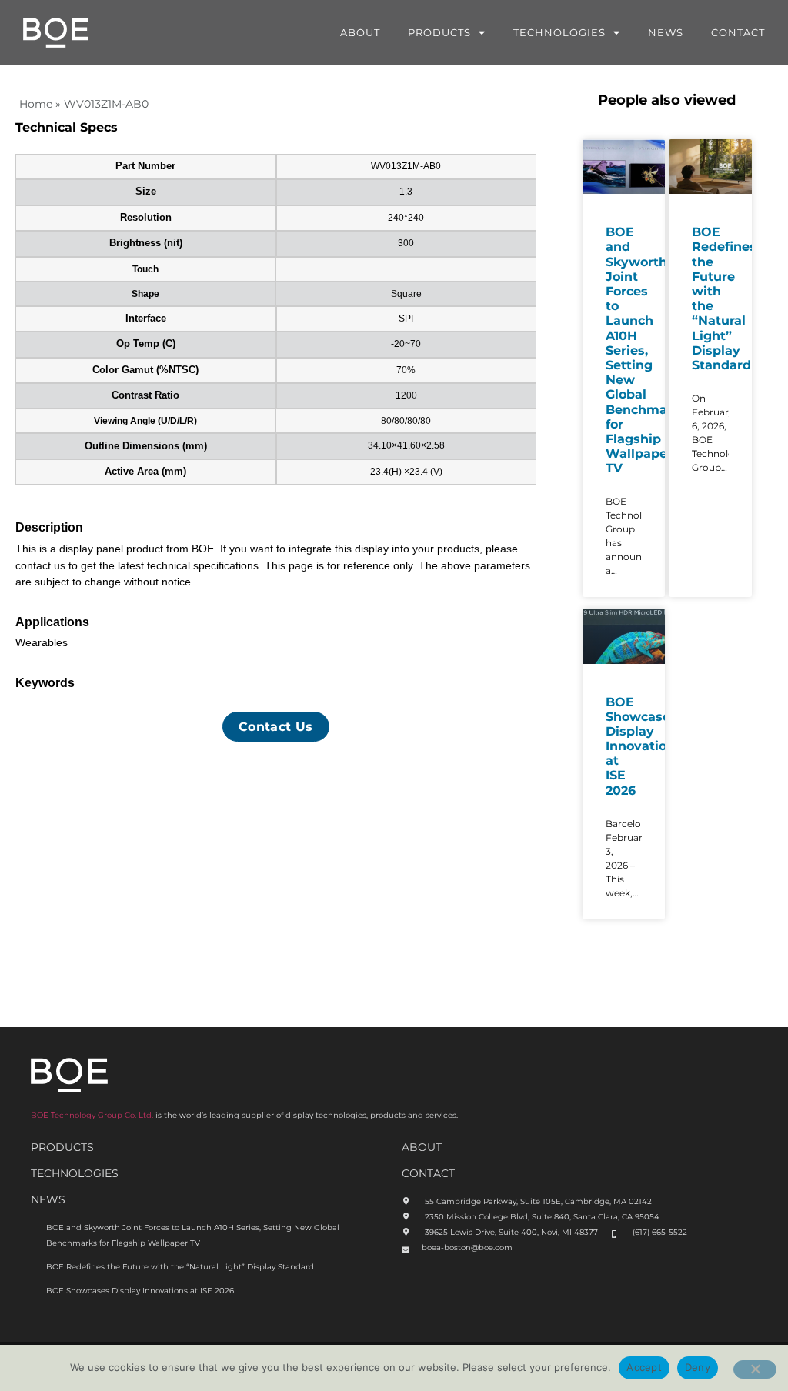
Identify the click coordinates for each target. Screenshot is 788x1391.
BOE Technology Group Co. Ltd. (92, 1115)
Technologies (559, 32)
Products (439, 32)
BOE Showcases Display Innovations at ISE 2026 (644, 746)
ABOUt (422, 1147)
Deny (697, 1367)
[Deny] (754, 1369)
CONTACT (428, 1173)
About (360, 32)
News (665, 32)
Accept (644, 1367)
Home (35, 104)
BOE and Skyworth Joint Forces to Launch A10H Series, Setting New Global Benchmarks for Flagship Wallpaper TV (646, 350)
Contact (738, 32)
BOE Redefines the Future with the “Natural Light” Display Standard (180, 1267)
